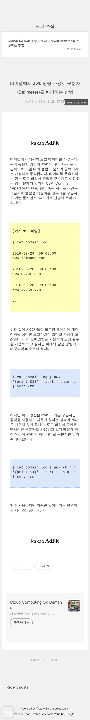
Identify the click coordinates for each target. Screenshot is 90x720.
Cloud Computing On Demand (36, 605)
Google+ (71, 714)
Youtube (59, 714)
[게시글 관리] (29, 566)
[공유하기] (23, 566)
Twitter (35, 714)
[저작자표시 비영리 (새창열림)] (57, 566)
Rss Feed (19, 714)
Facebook (47, 714)
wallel (65, 708)
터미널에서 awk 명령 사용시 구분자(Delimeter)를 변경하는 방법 (44, 43)
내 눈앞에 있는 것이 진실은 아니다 (33, 613)
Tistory (40, 708)
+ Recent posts (15, 687)
